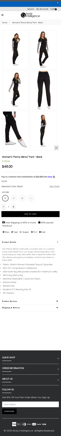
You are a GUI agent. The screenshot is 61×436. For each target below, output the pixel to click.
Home (4, 22)
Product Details (9, 242)
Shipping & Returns (11, 307)
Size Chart (55, 186)
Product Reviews (9, 301)
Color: (4, 181)
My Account (42, 9)
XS (5, 198)
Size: (5, 192)
